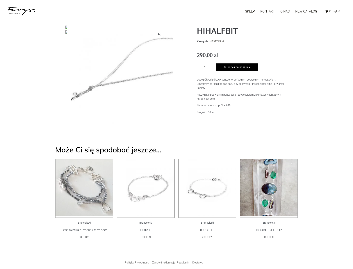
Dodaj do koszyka (239, 67)
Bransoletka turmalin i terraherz (84, 230)
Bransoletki (84, 222)
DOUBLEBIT (207, 230)
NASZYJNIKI (217, 41)
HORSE (145, 230)
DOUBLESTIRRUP (269, 230)
